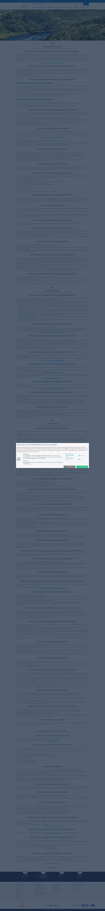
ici (30, 463)
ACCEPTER (82, 466)
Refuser (70, 466)
